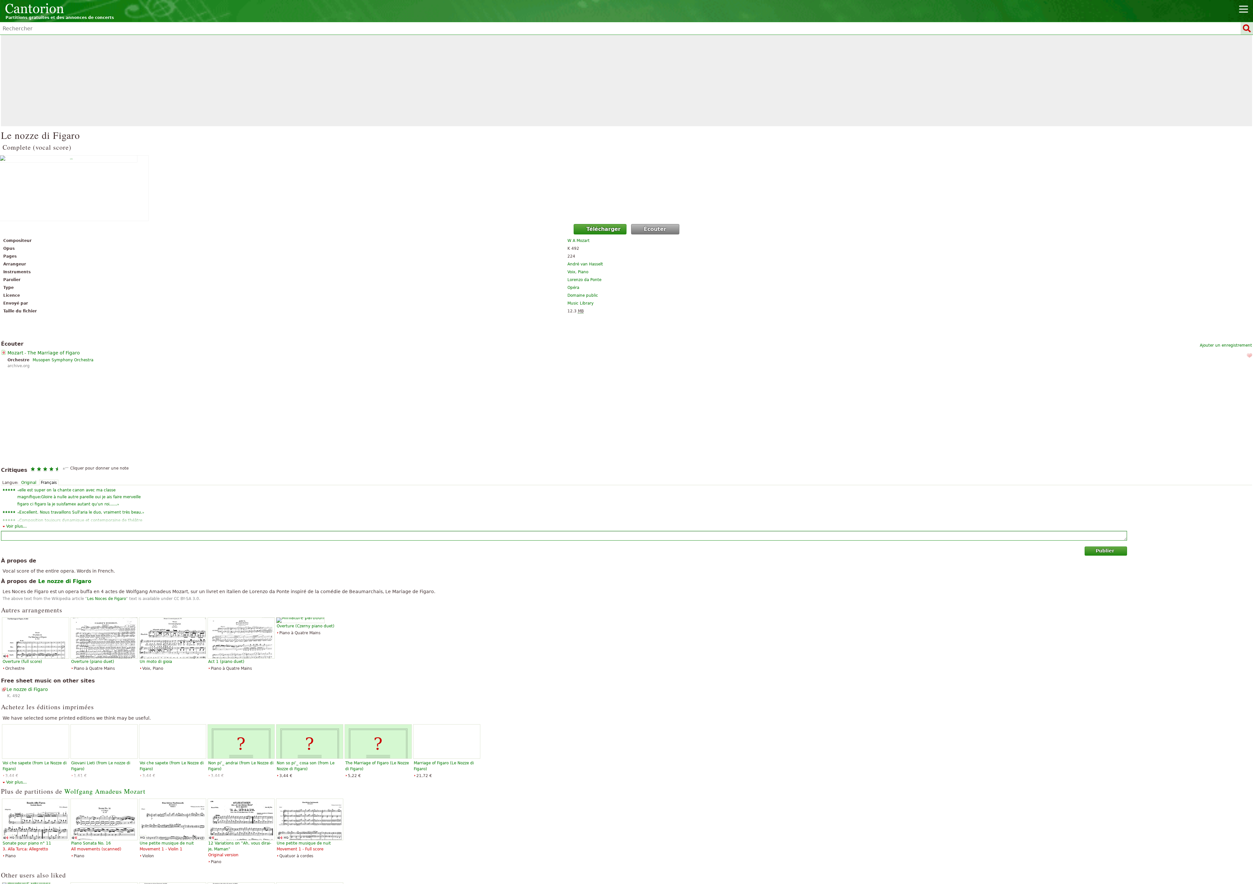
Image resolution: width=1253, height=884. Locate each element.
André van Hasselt (585, 264)
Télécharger (603, 229)
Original (28, 482)
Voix (571, 272)
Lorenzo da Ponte (584, 279)
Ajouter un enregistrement (1226, 345)
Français (49, 482)
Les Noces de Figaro (106, 598)
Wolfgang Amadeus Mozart (105, 791)
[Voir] (626, 188)
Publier (1105, 550)
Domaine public (582, 295)
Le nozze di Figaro (27, 689)
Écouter (655, 229)
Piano (583, 272)
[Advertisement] (626, 80)
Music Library (580, 303)
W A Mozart (578, 240)
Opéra (573, 287)
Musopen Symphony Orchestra (63, 360)
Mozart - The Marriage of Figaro (44, 352)
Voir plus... (16, 526)
